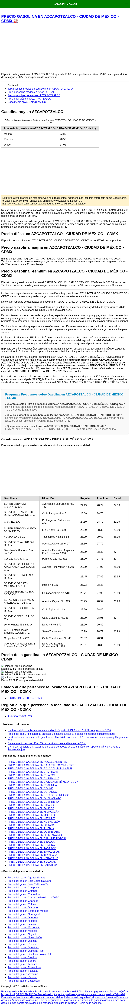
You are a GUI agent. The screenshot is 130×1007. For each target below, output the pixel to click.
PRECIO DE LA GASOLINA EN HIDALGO (31, 805)
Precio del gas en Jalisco (22, 924)
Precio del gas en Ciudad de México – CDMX (33, 897)
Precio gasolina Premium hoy (17, 991)
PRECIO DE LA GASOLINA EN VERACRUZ (33, 858)
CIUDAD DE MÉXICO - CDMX (25, 698)
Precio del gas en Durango (23, 907)
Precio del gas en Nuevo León (25, 937)
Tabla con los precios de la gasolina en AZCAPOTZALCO (40, 88)
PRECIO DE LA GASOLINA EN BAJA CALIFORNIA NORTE (42, 765)
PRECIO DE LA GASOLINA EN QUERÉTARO (34, 831)
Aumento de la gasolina (24, 1000)
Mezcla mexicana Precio (32, 11)
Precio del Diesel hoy (78, 991)
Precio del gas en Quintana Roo (26, 950)
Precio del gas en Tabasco (22, 964)
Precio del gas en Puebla (22, 944)
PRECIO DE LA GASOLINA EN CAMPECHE (33, 772)
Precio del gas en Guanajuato (24, 914)
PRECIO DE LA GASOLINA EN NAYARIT (31, 818)
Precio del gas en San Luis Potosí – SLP (30, 954)
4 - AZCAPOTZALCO (20, 716)
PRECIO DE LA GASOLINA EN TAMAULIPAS (34, 851)
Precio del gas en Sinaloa (22, 957)
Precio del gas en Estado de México (28, 911)
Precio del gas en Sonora (22, 960)
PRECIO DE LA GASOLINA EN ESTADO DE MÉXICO (38, 795)
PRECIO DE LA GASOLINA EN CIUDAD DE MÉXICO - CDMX (43, 781)
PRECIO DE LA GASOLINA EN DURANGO (32, 791)
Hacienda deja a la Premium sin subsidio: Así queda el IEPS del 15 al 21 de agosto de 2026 (59, 730)
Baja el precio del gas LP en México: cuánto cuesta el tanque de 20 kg (47, 743)
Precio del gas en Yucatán (22, 977)
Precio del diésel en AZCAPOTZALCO (29, 98)
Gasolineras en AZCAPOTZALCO (27, 102)
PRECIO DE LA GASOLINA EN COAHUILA (32, 785)
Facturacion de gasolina (90, 1000)
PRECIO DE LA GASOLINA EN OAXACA (31, 825)
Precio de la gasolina (90, 1003)
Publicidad (71, 1003)
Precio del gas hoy (62, 11)
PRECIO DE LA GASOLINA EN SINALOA (31, 841)
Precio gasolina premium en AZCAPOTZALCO (34, 95)
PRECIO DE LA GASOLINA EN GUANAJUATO (34, 798)
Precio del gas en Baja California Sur (28, 884)
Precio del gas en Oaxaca (22, 940)
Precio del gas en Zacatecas (24, 980)
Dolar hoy (98, 11)
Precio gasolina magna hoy (50, 991)
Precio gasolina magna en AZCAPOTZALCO (33, 92)
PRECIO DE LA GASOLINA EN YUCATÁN (32, 861)
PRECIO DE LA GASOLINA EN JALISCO (31, 808)
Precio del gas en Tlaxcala (23, 970)
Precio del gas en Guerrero (23, 917)
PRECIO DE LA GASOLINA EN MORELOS (32, 815)
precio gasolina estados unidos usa (45, 1003)
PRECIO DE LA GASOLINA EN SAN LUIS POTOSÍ (37, 838)
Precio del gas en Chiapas (22, 891)
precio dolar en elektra (50, 997)
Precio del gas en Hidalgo (22, 921)
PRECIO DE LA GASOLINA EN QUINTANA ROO (35, 835)
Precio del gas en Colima (22, 904)
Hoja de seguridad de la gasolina (57, 1000)
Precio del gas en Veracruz (23, 974)
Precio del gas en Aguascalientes (26, 877)
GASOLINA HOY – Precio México (34, 994)
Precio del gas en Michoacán (24, 927)
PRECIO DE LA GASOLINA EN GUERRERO (33, 801)
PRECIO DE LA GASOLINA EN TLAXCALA (32, 855)
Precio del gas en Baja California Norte (30, 881)
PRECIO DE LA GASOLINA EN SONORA (31, 845)
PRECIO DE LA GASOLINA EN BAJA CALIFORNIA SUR (40, 768)
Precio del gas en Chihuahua (24, 894)
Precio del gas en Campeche (24, 887)
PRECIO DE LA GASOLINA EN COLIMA (30, 788)
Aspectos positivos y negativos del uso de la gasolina (84, 994)
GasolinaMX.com (65, 4)
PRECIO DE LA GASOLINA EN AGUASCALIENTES (37, 762)
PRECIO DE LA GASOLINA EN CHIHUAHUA (33, 778)
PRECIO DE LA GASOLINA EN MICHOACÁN (33, 811)
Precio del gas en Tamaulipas (24, 967)
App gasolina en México (104, 991)
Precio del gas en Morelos (22, 930)
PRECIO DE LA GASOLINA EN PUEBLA (31, 828)
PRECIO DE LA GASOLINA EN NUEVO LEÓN (34, 821)
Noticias (83, 11)
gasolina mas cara (114, 1000)
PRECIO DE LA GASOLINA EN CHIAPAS (31, 775)
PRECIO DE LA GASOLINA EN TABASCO (32, 848)
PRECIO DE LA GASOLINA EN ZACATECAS (33, 865)
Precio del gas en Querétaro (23, 947)
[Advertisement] (64, 48)
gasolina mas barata (12, 1003)
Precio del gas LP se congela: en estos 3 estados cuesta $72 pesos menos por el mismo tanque (61, 733)
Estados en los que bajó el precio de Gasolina (90, 997)
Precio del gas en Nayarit (22, 934)
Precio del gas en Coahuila (23, 901)
